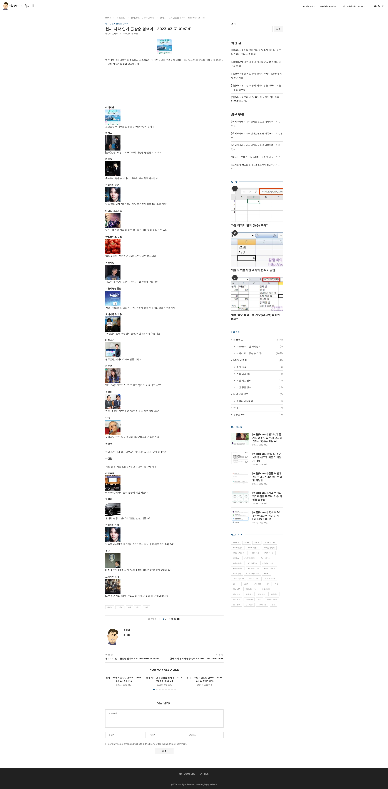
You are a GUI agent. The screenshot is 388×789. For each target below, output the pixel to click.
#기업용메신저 (238, 553)
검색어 (109, 607)
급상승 (119, 607)
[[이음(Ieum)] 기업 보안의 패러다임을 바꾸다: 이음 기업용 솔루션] (240, 497)
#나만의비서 (254, 553)
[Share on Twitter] (172, 619)
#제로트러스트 (253, 568)
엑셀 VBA (236, 589)
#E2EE (246, 543)
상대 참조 (257, 584)
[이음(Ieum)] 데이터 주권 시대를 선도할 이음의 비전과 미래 (266, 457)
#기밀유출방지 (269, 548)
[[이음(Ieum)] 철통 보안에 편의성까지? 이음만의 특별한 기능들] (240, 478)
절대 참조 (236, 605)
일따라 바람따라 (259, 401)
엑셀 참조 (249, 594)
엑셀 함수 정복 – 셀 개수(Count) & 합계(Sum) (255, 316)
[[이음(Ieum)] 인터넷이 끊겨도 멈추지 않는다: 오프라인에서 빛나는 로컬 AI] (240, 439)
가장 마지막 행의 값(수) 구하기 (250, 225)
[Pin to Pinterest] (175, 619)
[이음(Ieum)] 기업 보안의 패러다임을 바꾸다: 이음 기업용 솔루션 (267, 496)
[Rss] (379, 6)
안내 (258, 407)
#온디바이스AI (267, 563)
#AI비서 (236, 543)
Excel (266, 574)
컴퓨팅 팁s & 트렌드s (328, 6)
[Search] (383, 6)
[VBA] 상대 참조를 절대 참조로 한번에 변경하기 (253, 165)
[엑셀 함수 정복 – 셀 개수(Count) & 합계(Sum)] (257, 294)
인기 (137, 607)
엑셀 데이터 (266, 589)
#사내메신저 (237, 563)
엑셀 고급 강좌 (259, 373)
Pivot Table (254, 579)
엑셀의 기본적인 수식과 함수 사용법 (253, 270)
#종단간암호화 (269, 568)
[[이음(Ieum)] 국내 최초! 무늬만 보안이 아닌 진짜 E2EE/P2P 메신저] (240, 517)
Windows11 (270, 579)
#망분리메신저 (249, 558)
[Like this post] (166, 619)
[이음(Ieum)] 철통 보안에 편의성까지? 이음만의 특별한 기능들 (267, 477)
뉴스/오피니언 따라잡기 (259, 346)
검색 (233, 23)
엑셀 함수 (274, 594)
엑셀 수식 (236, 594)
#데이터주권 (269, 553)
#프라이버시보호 (252, 574)
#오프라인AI (252, 563)
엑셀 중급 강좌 (259, 387)
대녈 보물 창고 (258, 394)
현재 (146, 607)
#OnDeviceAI (270, 543)
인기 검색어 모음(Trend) (353, 6)
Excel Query (238, 579)
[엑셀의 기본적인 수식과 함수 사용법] (257, 249)
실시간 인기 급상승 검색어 (142, 18)
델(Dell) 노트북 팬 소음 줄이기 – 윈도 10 (250, 157)
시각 (129, 607)
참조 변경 (249, 605)
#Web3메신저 (253, 548)
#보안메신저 (265, 558)
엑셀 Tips (259, 367)
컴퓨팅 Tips (258, 414)
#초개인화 (237, 574)
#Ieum (256, 543)
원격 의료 (236, 600)
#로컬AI (236, 558)
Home (108, 18)
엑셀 (276, 584)
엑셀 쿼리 (261, 594)
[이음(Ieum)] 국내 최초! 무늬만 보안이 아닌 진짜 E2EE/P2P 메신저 (266, 516)
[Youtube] (375, 6)
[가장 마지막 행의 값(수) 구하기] (257, 205)
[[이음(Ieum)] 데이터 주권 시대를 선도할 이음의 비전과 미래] (240, 458)
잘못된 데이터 (272, 600)
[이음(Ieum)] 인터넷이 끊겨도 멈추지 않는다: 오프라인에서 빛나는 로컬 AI (267, 438)
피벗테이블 (262, 605)
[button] (109, 683)
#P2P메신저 (237, 548)
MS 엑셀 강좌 (308, 6)
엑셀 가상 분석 (250, 589)
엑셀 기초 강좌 (259, 380)
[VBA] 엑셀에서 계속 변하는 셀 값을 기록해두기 (253, 121)
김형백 (115, 33)
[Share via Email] (178, 619)
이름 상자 (249, 600)
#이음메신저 (237, 568)
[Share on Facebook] (169, 619)
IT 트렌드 (121, 18)
